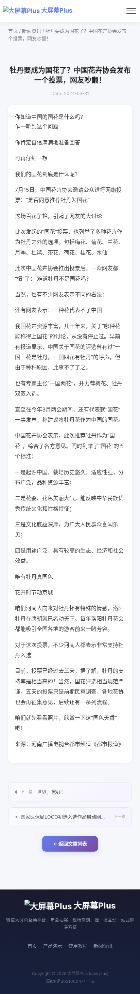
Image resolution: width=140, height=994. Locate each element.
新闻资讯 (31, 31)
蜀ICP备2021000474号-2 (70, 981)
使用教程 (77, 946)
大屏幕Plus (56, 10)
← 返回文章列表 (70, 844)
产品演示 (52, 946)
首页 (13, 31)
